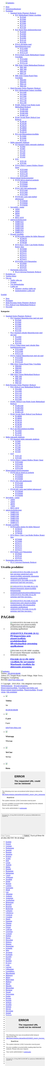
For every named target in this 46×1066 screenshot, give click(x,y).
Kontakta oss (10, 274)
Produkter (9, 11)
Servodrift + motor (17, 207)
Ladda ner (14, 286)
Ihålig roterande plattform (19, 142)
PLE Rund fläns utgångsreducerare (28, 30)
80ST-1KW (19, 218)
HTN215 (23, 255)
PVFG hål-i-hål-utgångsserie (25, 188)
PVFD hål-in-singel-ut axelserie (27, 180)
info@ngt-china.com (15, 680)
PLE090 (23, 38)
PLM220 (23, 126)
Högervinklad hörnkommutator (21, 178)
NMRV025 (19, 222)
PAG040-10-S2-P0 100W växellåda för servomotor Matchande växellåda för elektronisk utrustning (22, 663)
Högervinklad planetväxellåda (12, 690)
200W (17, 211)
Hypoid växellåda (17, 234)
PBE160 (23, 86)
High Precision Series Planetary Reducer (25, 88)
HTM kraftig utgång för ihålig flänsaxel (29, 236)
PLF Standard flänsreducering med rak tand (26, 318)
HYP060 (23, 263)
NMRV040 (19, 226)
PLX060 (23, 136)
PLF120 (23, 26)
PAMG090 (24, 113)
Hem (7, 7)
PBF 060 (23, 67)
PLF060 (23, 19)
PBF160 (23, 71)
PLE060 (23, 34)
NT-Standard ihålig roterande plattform (29, 145)
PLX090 (23, 138)
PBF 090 (23, 69)
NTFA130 (24, 174)
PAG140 (23, 101)
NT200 (22, 153)
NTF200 (23, 163)
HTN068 (23, 249)
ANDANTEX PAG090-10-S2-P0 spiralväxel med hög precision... (23, 581)
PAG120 (23, 99)
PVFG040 (24, 190)
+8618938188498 (13, 673)
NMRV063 (19, 230)
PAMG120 (24, 115)
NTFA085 (24, 172)
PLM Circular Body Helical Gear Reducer (26, 414)
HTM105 (23, 238)
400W (17, 213)
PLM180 (23, 124)
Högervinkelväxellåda (9, 688)
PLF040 (23, 17)
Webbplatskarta (6, 686)
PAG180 (23, 103)
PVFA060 (23, 59)
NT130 (22, 151)
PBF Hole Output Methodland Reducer (29, 65)
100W (17, 209)
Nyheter (13, 282)
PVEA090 (24, 51)
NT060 (22, 147)
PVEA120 (24, 53)
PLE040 (23, 32)
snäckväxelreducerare (18, 220)
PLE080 (23, 36)
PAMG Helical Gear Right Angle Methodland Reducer (27, 106)
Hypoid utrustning (20, 686)
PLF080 (23, 21)
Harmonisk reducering (18, 270)
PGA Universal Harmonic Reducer (28, 272)
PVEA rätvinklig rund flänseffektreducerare (23, 45)
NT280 (22, 155)
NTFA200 (24, 176)
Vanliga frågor (11, 276)
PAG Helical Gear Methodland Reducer (21, 305)
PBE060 (23, 80)
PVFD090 (24, 186)
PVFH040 (24, 201)
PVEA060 (24, 49)
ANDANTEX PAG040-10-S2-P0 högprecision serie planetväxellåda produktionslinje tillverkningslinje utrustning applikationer (24, 639)
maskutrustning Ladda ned (25, 291)
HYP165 (23, 268)
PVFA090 (23, 61)
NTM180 (23, 243)
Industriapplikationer (13, 9)
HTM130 (23, 241)
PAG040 (23, 92)
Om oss (8, 278)
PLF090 (23, 23)
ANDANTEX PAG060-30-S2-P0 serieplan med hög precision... (23, 596)
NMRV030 (19, 224)
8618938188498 (12, 710)
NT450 (22, 157)
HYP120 (23, 266)
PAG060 (23, 94)
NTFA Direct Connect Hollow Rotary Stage (26, 460)
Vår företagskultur (17, 284)
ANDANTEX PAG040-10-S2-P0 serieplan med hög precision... (23, 610)
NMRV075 (19, 232)
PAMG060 (24, 111)
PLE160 (23, 42)
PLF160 (23, 28)
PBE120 (23, 84)
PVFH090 (24, 205)
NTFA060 (24, 170)
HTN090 (23, 251)
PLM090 (23, 130)
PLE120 (23, 40)
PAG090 (23, 97)
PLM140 (23, 122)
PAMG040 (24, 109)
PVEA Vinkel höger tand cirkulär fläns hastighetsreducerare (24, 346)
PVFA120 (23, 63)
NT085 (22, 149)
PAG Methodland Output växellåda (28, 90)
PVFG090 (24, 195)
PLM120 (23, 132)
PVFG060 (24, 193)
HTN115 (23, 253)
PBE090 (23, 82)
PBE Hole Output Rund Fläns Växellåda (25, 364)
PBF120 (23, 74)
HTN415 (23, 259)
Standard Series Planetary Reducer (23, 13)
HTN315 (23, 257)
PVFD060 (24, 184)
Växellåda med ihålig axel (28, 688)
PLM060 (23, 128)
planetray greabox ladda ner (25, 289)
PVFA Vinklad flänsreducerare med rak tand (26, 356)
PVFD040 (24, 182)
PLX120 (23, 140)
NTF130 (23, 161)
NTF (17, 159)
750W (17, 215)
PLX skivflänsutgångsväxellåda (27, 134)
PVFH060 (24, 203)
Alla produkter (11, 692)
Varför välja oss (16, 280)
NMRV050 (19, 228)
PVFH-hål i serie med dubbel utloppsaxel (25, 489)
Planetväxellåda (30, 690)
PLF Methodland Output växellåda (28, 15)
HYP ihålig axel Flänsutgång (26, 261)
